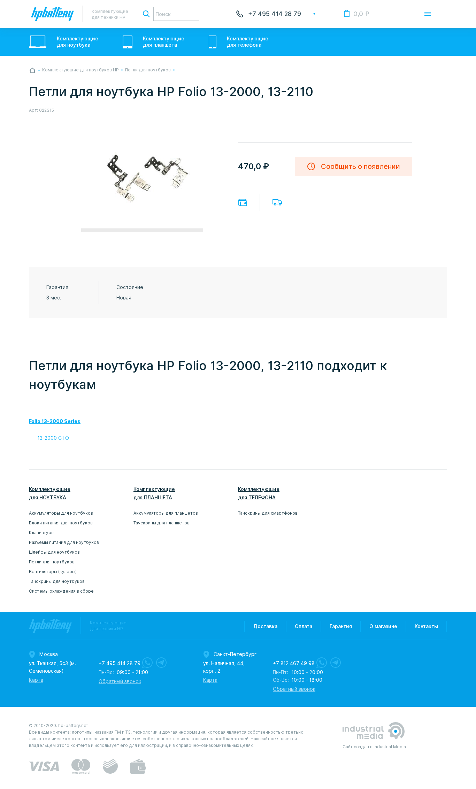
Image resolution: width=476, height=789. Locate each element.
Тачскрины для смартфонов (268, 513)
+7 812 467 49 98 (294, 663)
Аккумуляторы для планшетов (165, 513)
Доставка (277, 202)
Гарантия (341, 626)
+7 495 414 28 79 (274, 13)
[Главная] (32, 70)
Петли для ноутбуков (52, 561)
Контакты (426, 626)
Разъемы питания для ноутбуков (64, 542)
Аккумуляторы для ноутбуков (61, 513)
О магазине (383, 626)
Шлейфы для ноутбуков (54, 552)
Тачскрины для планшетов (161, 522)
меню (428, 14)
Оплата (242, 202)
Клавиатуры (41, 532)
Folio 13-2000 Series (54, 421)
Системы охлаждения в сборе (61, 591)
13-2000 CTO (53, 438)
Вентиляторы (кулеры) (53, 571)
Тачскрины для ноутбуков (57, 581)
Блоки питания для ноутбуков (61, 522)
